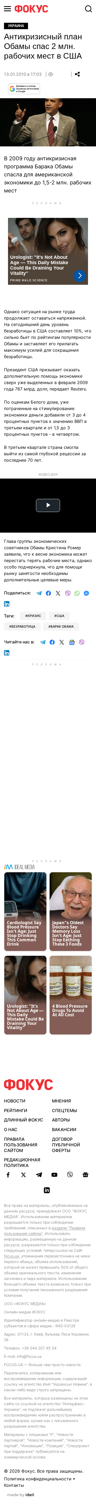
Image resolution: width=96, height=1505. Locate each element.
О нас (10, 1129)
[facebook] (8, 1174)
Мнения (61, 1101)
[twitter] (23, 1174)
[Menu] (7, 8)
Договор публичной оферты (66, 1144)
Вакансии (64, 1129)
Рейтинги (15, 1110)
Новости (14, 1101)
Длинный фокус (23, 1120)
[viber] (69, 1174)
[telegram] (39, 1174)
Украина (16, 26)
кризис (34, 616)
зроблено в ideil (21, 1495)
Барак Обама (62, 626)
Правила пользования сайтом (20, 1144)
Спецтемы (64, 1110)
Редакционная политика (22, 1162)
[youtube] (54, 1174)
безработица (23, 626)
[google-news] (85, 1174)
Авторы (61, 1120)
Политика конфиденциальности (37, 1478)
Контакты (14, 1485)
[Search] (88, 8)
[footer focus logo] (28, 1084)
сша (60, 616)
